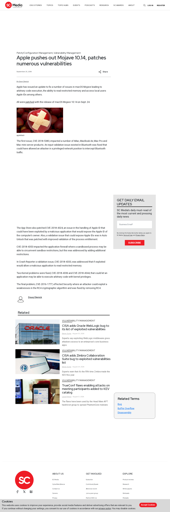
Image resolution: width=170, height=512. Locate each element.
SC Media (55, 480)
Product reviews (128, 480)
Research (126, 484)
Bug (120, 404)
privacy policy (105, 508)
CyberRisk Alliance (58, 484)
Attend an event (91, 489)
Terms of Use (127, 235)
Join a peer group (92, 493)
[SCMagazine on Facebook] (17, 491)
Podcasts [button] (90, 5)
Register (161, 5)
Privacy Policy (140, 235)
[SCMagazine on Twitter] (24, 491)
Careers (55, 493)
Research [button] (104, 5)
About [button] (131, 5)
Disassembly (124, 412)
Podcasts (126, 498)
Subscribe (134, 242)
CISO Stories (35, 5)
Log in (150, 5)
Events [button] (76, 5)
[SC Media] (13, 5)
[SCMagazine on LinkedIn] (31, 491)
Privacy (54, 498)
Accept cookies (148, 505)
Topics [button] (49, 5)
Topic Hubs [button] (63, 5)
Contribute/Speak (92, 484)
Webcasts (126, 493)
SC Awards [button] (118, 5)
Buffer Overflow (126, 408)
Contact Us (56, 489)
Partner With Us (91, 498)
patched (30, 102)
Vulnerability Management (67, 52)
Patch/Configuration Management (35, 52)
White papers (127, 489)
